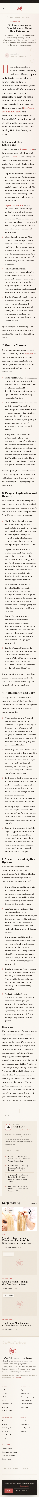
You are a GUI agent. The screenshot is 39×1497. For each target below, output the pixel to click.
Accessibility (24, 1424)
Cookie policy (24, 1486)
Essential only (21, 1490)
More (34, 1203)
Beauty (4, 1393)
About (4, 1421)
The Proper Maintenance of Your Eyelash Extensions (16, 1324)
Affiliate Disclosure (7, 1471)
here (22, 1111)
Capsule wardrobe (26, 1390)
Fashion (4, 1390)
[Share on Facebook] (32, 61)
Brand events (6, 1459)
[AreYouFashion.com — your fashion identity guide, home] (19, 8)
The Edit (5, 1407)
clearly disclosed (16, 1377)
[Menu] (3, 8)
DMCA (16, 1471)
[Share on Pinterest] (32, 50)
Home (5, 16)
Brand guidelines (26, 1428)
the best (16, 156)
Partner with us (7, 1449)
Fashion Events (7, 1411)
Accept (8, 1490)
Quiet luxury (24, 1407)
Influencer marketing (9, 1452)
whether (6, 1115)
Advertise (23, 1421)
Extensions (12, 16)
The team (5, 1424)
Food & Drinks (7, 1404)
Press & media (7, 1435)
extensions (7, 1111)
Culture (4, 1400)
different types (27, 149)
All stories (10, 1153)
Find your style (25, 1393)
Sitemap (23, 1431)
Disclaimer (25, 1468)
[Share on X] (32, 55)
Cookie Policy (16, 1468)
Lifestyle (5, 1397)
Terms (9, 1468)
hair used (29, 353)
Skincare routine (26, 1404)
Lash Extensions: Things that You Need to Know (15, 1283)
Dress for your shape (27, 1397)
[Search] (35, 8)
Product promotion (9, 1455)
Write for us (6, 1431)
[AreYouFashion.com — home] (12, 1351)
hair (15, 1111)
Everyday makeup (26, 1400)
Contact (4, 1438)
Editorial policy (7, 1428)
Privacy (4, 1468)
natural (30, 1111)
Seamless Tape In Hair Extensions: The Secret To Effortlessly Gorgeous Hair (16, 1240)
